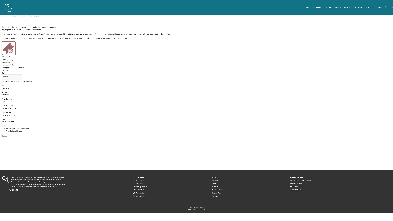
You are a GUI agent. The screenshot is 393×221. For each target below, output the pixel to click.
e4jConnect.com (296, 184)
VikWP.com (294, 187)
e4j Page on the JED (140, 193)
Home (307, 7)
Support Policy (217, 193)
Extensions (316, 7)
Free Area (358, 7)
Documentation (138, 196)
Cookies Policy (217, 190)
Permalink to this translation (17, 128)
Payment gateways (140, 187)
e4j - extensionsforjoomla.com (301, 181)
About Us (215, 181)
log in (13, 81)
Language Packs (8, 65)
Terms (214, 184)
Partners (215, 196)
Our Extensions (138, 181)
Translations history (14, 131)
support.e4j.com (296, 190)
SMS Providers (138, 190)
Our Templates (138, 184)
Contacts (215, 187)
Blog (366, 7)
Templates (328, 7)
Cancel (4, 86)
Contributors (6, 62)
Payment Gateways (343, 7)
